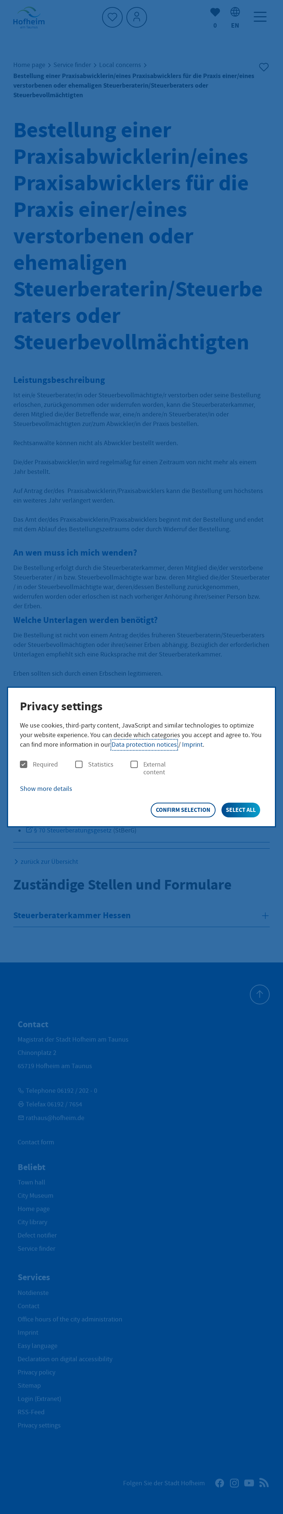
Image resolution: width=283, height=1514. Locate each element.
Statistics (100, 765)
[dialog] (141, 757)
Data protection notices (144, 744)
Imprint (192, 744)
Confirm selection (183, 810)
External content (154, 769)
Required (45, 765)
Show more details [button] (46, 789)
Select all (241, 810)
